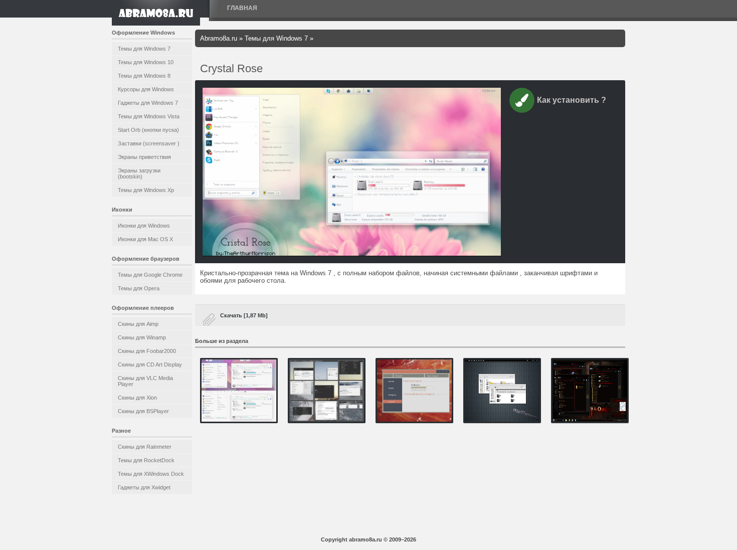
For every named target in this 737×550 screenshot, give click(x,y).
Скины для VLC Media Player (145, 381)
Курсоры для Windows (146, 89)
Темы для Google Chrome (150, 275)
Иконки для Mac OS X (145, 239)
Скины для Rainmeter (144, 447)
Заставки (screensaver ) (148, 143)
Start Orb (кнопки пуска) (148, 130)
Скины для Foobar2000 (147, 351)
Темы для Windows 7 (144, 49)
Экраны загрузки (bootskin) (139, 173)
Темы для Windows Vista (148, 116)
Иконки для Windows (144, 226)
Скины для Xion (137, 398)
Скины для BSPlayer (143, 411)
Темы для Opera (138, 288)
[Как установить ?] (521, 102)
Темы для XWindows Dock (151, 474)
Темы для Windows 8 (144, 76)
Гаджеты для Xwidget (144, 487)
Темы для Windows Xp (146, 190)
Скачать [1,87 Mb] (244, 315)
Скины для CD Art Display (150, 364)
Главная (242, 8)
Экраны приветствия (144, 157)
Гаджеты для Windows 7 (148, 103)
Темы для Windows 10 (145, 62)
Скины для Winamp (142, 337)
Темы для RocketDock (146, 460)
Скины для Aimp (138, 324)
